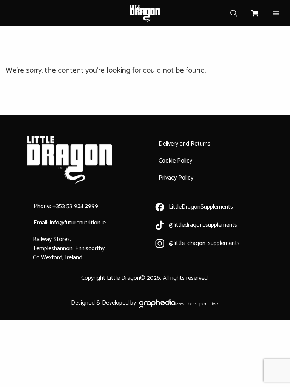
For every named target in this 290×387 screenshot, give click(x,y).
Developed (115, 303)
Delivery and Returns (184, 144)
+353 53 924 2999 (75, 206)
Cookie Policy (175, 161)
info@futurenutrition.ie (78, 223)
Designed (83, 303)
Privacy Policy (176, 178)
